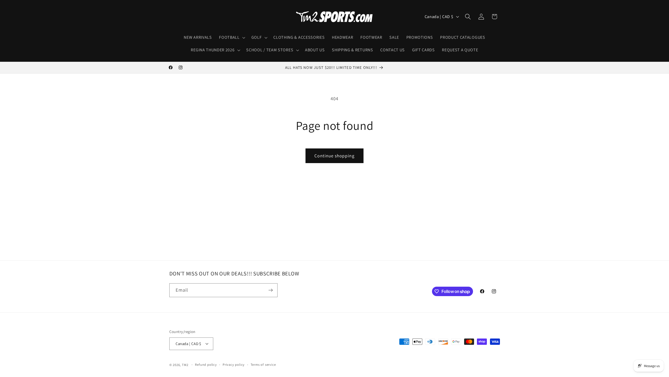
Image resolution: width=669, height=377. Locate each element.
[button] (231, 37)
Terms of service (263, 364)
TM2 (185, 365)
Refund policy (206, 364)
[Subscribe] (270, 290)
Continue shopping (334, 156)
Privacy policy (234, 364)
